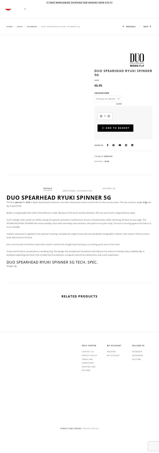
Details (47, 188)
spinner (18, 202)
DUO (107, 161)
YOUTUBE (136, 359)
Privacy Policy (89, 355)
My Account (113, 355)
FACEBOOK (137, 351)
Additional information (77, 191)
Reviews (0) (109, 188)
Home (10, 26)
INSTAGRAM (137, 355)
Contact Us (88, 351)
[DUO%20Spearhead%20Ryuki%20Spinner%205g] (109, 145)
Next (145, 26)
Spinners (32, 26)
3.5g (145, 202)
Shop (20, 26)
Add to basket (118, 128)
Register (111, 351)
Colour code (102, 93)
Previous (130, 26)
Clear (119, 104)
